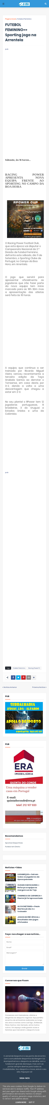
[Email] (28, 677)
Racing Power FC (34, 668)
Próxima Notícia (38, 687)
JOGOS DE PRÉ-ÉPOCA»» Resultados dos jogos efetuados (28, 919)
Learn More (20, 1102)
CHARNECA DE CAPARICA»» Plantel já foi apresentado (30, 897)
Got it (32, 1102)
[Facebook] (13, 677)
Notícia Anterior (10, 687)
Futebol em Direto (12, 846)
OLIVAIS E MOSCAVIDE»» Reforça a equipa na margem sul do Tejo (28, 887)
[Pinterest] (23, 677)
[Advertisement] (24, 75)
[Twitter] (18, 677)
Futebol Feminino (24, 19)
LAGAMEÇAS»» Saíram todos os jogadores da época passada (28, 877)
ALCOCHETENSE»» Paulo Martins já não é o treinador (28, 909)
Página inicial (10, 19)
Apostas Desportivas (14, 843)
